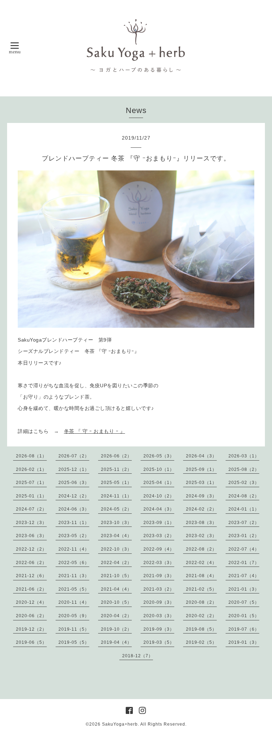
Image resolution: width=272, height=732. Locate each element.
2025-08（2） (243, 469)
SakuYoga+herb (120, 724)
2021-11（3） (73, 575)
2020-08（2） (201, 602)
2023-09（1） (158, 522)
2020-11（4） (73, 602)
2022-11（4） (73, 549)
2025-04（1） (158, 482)
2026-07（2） (73, 456)
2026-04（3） (201, 456)
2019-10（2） (116, 629)
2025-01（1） (31, 496)
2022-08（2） (201, 549)
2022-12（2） (31, 549)
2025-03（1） (201, 482)
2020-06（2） (31, 615)
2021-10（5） (116, 575)
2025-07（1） (31, 482)
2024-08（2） (243, 496)
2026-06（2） (116, 456)
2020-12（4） (31, 602)
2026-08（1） (31, 456)
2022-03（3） (158, 562)
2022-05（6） (73, 562)
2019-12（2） (31, 629)
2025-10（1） (158, 469)
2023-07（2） (243, 522)
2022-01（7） (243, 562)
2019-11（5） (73, 629)
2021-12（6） (31, 575)
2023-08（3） (201, 522)
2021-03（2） (158, 589)
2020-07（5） (243, 602)
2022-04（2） (116, 562)
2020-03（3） (158, 615)
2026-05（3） (158, 456)
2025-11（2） (116, 469)
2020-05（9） (73, 615)
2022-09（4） (158, 549)
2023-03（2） (158, 535)
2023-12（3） (31, 522)
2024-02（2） (201, 509)
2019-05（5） (73, 642)
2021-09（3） (158, 575)
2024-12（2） (73, 496)
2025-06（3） (73, 482)
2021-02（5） (201, 589)
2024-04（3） (158, 509)
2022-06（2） (31, 562)
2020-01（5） (243, 615)
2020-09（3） (158, 602)
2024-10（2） (158, 496)
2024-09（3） (201, 496)
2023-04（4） (116, 535)
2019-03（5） (158, 642)
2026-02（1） (31, 469)
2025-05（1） (116, 482)
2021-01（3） (243, 589)
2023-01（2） (243, 535)
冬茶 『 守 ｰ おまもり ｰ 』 (94, 431)
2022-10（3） (116, 549)
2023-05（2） (73, 535)
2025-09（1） (201, 469)
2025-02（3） (243, 482)
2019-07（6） (243, 629)
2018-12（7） (137, 655)
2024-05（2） (116, 509)
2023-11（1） (73, 522)
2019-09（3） (158, 629)
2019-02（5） (201, 642)
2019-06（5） (31, 642)
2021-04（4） (116, 589)
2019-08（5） (201, 629)
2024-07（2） (31, 509)
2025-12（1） (73, 469)
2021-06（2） (31, 589)
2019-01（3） (243, 642)
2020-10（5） (116, 602)
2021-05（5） (73, 589)
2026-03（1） (243, 456)
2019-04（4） (116, 642)
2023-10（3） (116, 522)
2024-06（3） (73, 509)
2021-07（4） (243, 575)
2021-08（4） (201, 575)
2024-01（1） (243, 509)
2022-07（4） (243, 549)
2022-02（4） (201, 562)
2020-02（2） (201, 615)
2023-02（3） (201, 535)
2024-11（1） (116, 496)
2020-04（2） (116, 615)
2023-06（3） (31, 535)
